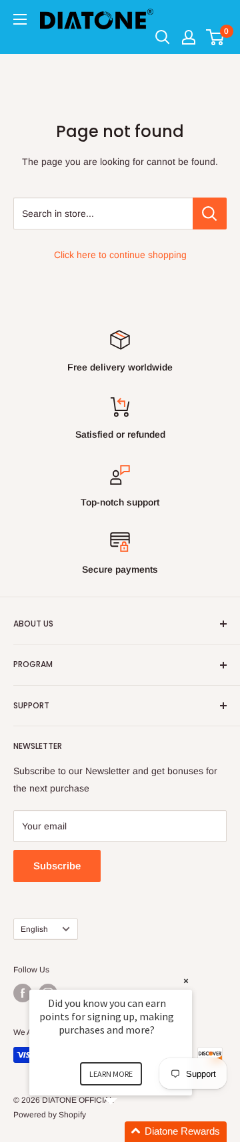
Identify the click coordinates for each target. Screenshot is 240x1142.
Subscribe (57, 865)
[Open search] (162, 37)
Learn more (111, 1074)
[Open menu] (20, 19)
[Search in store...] (210, 213)
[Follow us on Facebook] (22, 993)
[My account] (188, 37)
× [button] (186, 980)
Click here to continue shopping (120, 254)
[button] (127, 1131)
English (34, 929)
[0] (215, 37)
